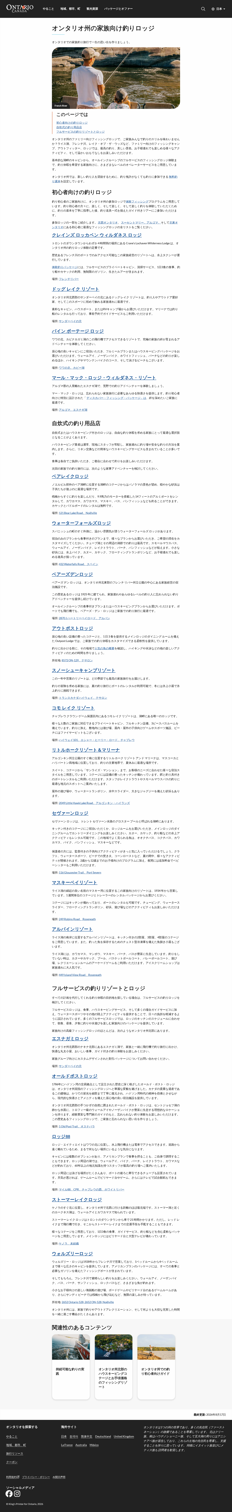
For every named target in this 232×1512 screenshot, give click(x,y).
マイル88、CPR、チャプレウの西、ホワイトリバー (91, 1189)
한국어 (74, 1436)
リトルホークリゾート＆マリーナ (86, 750)
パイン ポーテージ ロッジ (78, 331)
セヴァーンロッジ (70, 813)
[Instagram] (17, 1495)
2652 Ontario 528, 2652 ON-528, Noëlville (88, 1302)
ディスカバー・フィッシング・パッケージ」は (116, 398)
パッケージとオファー (118, 9)
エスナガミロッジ (70, 1038)
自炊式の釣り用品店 (69, 127)
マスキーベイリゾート (74, 882)
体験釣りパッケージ (64, 267)
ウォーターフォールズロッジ (81, 523)
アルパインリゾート (72, 929)
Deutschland (103, 1436)
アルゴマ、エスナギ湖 (73, 409)
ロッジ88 (61, 1136)
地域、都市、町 (70, 9)
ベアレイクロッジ (70, 476)
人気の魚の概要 (104, 648)
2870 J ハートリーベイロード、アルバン (84, 618)
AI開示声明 (59, 1476)
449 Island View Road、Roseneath (80, 975)
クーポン (12, 1462)
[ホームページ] (19, 8)
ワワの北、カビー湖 (71, 367)
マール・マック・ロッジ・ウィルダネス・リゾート (104, 378)
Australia (81, 1445)
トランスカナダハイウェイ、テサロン (83, 697)
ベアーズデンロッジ (72, 574)
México (94, 1445)
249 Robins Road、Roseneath (77, 919)
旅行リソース (14, 1453)
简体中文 (86, 1436)
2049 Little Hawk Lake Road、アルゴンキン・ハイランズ (94, 803)
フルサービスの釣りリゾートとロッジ (80, 131)
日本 (219, 9)
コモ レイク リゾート (73, 708)
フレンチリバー (69, 279)
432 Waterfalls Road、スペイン (78, 564)
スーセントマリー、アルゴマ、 (141, 222)
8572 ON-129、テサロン (77, 660)
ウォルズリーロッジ (72, 1253)
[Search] (203, 9)
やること (48, 9)
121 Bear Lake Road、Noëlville (78, 513)
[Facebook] (9, 1495)
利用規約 (11, 1476)
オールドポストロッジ (75, 1076)
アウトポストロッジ (72, 628)
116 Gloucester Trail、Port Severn (80, 872)
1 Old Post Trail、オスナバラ (77, 1126)
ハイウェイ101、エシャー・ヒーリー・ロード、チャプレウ (97, 740)
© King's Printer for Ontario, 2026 (24, 1503)
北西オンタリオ (108, 222)
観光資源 (92, 9)
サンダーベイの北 (70, 321)
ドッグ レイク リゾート (75, 289)
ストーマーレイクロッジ (77, 1199)
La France (67, 1445)
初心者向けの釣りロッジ (72, 122)
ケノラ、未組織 (69, 1243)
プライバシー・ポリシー (36, 1476)
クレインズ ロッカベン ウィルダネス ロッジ (97, 235)
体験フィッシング (137, 201)
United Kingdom (124, 1436)
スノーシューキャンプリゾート (84, 670)
